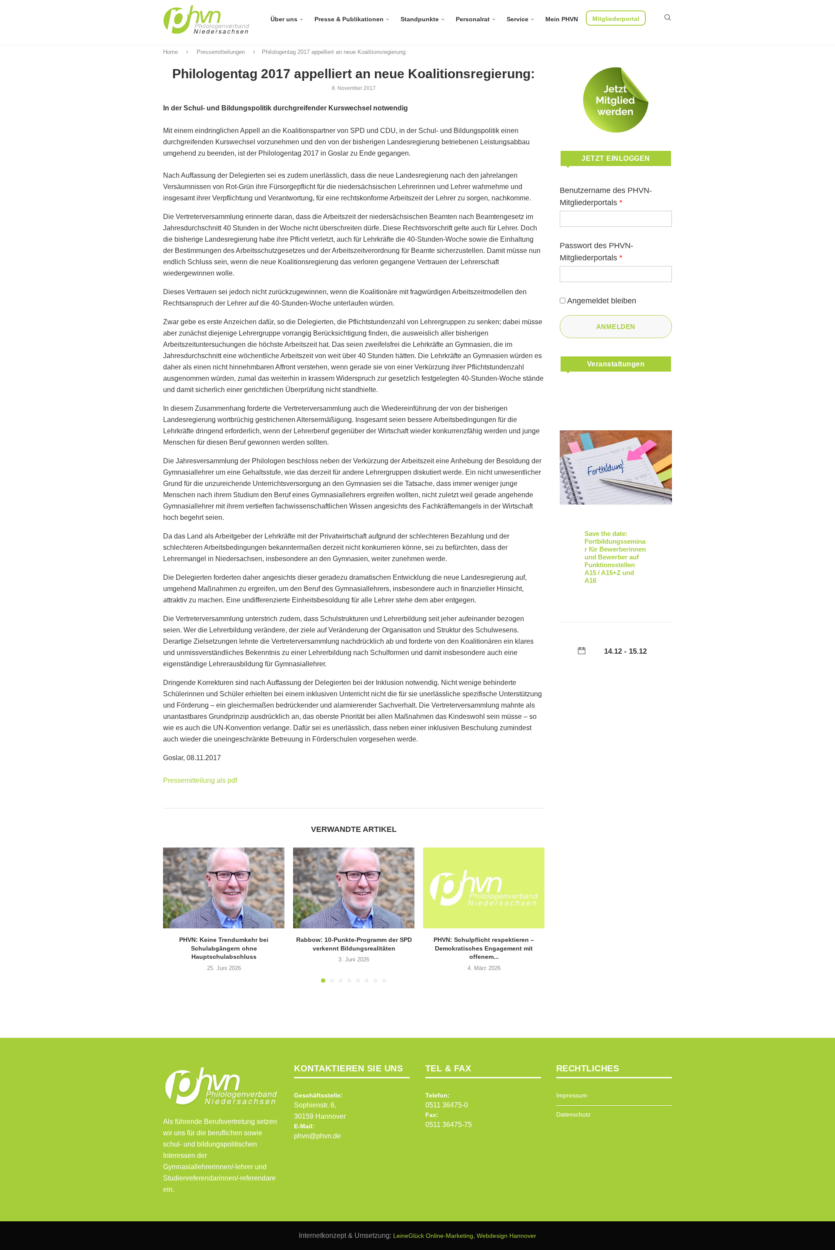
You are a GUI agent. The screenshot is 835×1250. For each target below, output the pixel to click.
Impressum (571, 1095)
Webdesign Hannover (506, 1235)
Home (170, 52)
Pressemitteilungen (221, 52)
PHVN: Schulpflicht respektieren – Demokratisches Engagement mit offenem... (484, 948)
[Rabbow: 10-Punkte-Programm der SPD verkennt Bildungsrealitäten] (353, 888)
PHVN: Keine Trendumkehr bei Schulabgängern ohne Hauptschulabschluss (223, 948)
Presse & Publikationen (349, 19)
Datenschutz (573, 1114)
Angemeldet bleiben (601, 300)
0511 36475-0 (446, 1105)
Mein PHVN (561, 19)
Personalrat (473, 19)
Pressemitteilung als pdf (200, 780)
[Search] (667, 17)
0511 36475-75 (448, 1124)
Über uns (284, 19)
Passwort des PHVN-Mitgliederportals (596, 251)
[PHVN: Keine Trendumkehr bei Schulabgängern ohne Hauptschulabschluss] (223, 888)
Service (517, 19)
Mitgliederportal (615, 18)
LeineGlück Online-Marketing (433, 1235)
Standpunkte (420, 19)
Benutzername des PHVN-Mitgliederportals (606, 196)
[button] (174, 915)
